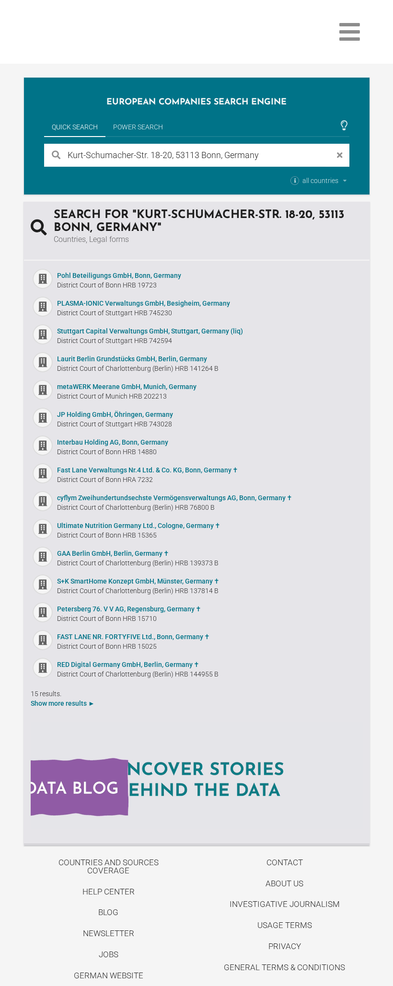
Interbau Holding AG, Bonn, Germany (112, 442)
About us (284, 883)
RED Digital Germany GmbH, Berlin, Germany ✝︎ (128, 664)
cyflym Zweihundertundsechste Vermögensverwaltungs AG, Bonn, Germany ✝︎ (174, 498)
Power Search (138, 127)
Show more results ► (63, 703)
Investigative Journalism (285, 904)
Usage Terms (284, 925)
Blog (108, 912)
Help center (108, 891)
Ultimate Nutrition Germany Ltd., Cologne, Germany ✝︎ (138, 525)
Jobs (108, 954)
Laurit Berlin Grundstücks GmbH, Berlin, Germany (132, 359)
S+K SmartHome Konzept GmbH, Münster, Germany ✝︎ (138, 581)
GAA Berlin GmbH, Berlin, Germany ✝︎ (113, 553)
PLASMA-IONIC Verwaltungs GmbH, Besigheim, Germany (143, 303)
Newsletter (108, 933)
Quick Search (75, 127)
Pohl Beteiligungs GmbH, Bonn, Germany (119, 275)
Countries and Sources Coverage (108, 866)
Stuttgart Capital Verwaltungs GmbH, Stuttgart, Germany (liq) (150, 331)
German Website (108, 975)
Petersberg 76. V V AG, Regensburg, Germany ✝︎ (129, 609)
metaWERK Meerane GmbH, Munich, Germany (126, 386)
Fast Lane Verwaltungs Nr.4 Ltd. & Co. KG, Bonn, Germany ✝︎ (147, 470)
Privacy (284, 946)
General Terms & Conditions (284, 967)
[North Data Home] (79, 32)
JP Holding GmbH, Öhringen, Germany (115, 414)
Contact (284, 862)
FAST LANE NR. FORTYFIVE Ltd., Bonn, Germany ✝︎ (133, 637)
